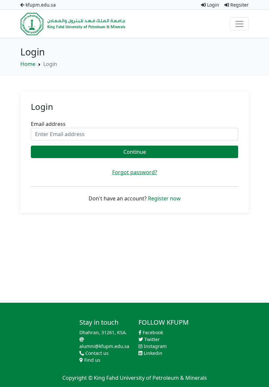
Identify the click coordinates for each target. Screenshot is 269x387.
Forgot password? (134, 172)
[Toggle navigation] (239, 24)
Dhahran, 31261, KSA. (103, 332)
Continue (134, 151)
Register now (164, 198)
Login (212, 5)
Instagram (154, 346)
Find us (91, 360)
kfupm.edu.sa (40, 5)
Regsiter (239, 5)
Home (27, 64)
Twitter (151, 339)
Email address (48, 124)
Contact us (96, 353)
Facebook (152, 332)
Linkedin (152, 353)
